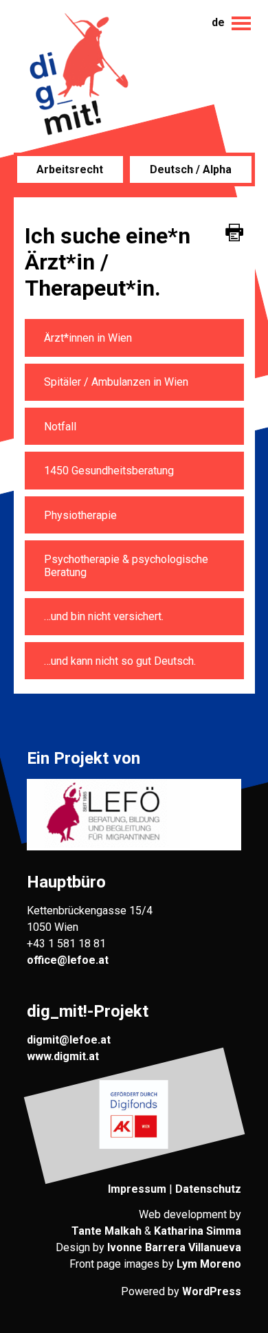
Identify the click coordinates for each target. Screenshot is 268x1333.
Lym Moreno (209, 1263)
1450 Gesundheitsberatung (109, 470)
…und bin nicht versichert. (104, 616)
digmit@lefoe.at (69, 1039)
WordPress (211, 1291)
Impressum (137, 1189)
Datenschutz (208, 1189)
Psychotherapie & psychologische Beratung (126, 566)
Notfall (60, 426)
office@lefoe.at (68, 960)
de (218, 22)
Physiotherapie (80, 515)
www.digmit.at (63, 1056)
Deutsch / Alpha (191, 169)
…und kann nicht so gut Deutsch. (120, 661)
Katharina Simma (197, 1230)
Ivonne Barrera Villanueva (174, 1247)
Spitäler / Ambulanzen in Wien (116, 381)
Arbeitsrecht (69, 169)
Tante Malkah (106, 1230)
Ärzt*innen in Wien (88, 337)
